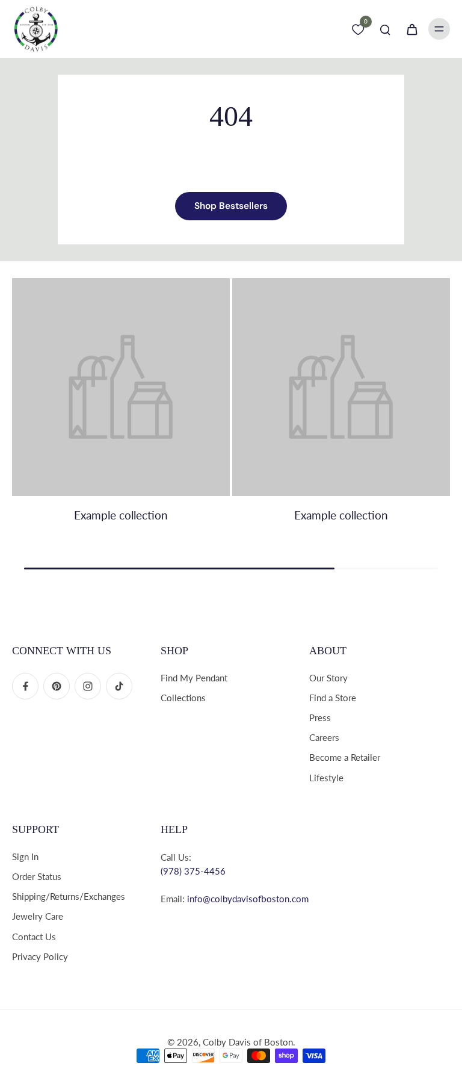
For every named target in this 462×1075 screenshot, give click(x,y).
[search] (385, 29)
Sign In (25, 856)
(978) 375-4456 (193, 871)
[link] (121, 414)
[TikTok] (119, 686)
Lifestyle (326, 777)
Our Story (328, 677)
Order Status (36, 876)
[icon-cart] (411, 29)
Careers (324, 737)
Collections (183, 697)
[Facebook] (25, 686)
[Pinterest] (56, 686)
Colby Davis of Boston (248, 1041)
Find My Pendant (194, 677)
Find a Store (332, 697)
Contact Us (34, 936)
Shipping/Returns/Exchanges (68, 896)
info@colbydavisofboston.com (248, 898)
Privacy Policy (40, 956)
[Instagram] (88, 686)
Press (320, 717)
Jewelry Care (37, 916)
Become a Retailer (344, 757)
